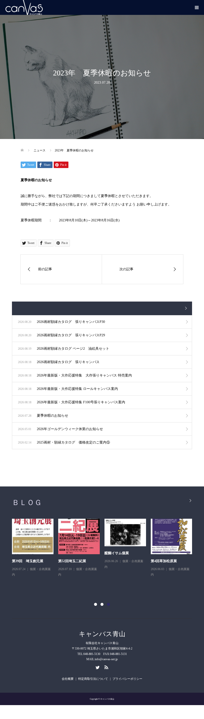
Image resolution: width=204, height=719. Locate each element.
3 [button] (108, 604)
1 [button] (95, 604)
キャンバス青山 (102, 634)
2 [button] (102, 604)
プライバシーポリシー (127, 679)
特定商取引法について (93, 679)
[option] (104, 552)
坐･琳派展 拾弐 (70, 561)
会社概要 (68, 679)
